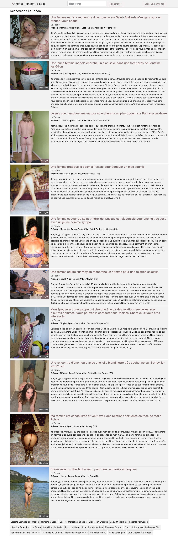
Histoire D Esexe (49, 521)
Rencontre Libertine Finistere (25, 532)
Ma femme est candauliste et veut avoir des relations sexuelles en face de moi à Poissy (106, 417)
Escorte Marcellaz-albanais (73, 521)
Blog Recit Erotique (98, 521)
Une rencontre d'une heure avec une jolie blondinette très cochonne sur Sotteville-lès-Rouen (108, 364)
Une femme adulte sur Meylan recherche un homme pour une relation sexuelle (104, 272)
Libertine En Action (20, 527)
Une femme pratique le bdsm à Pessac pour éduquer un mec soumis (97, 166)
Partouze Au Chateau (52, 532)
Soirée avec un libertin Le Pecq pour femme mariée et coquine (94, 469)
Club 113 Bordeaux (133, 527)
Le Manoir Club (152, 527)
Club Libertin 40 (98, 532)
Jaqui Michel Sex (118, 521)
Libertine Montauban (92, 527)
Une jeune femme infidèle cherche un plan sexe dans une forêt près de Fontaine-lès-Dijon (106, 64)
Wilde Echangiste (116, 532)
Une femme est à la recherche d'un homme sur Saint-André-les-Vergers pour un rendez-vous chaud (106, 19)
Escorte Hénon (72, 527)
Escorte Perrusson (138, 521)
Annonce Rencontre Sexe (29, 3)
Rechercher (115, 3)
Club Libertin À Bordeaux (140, 532)
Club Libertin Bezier (53, 527)
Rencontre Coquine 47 (76, 532)
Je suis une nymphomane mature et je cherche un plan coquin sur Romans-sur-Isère (109, 113)
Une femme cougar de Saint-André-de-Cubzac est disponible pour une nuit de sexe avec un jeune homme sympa (108, 220)
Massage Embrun (113, 527)
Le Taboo (36, 527)
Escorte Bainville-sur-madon (25, 521)
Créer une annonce (154, 3)
